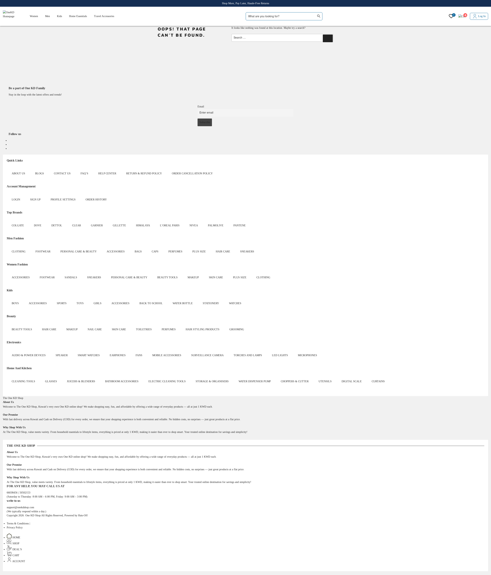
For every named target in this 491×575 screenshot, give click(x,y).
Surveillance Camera (207, 355)
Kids (59, 16)
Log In (482, 16)
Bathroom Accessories (121, 381)
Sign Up (35, 199)
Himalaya (143, 225)
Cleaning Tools (23, 381)
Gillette (119, 225)
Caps (155, 251)
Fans (139, 355)
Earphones (118, 355)
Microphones (307, 355)
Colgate (18, 225)
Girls (97, 303)
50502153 (25, 492)
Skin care (216, 277)
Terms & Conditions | (18, 523)
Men (47, 16)
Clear (76, 225)
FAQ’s (84, 173)
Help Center (107, 173)
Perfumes (175, 251)
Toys (80, 303)
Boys (15, 303)
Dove (37, 225)
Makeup (193, 277)
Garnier (97, 225)
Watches (235, 303)
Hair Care (223, 251)
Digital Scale (352, 381)
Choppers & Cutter (295, 381)
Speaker (62, 355)
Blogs (39, 173)
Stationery (211, 303)
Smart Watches (89, 355)
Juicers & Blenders (81, 381)
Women (34, 16)
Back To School (151, 303)
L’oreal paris (170, 225)
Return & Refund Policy (144, 173)
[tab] (13, 398)
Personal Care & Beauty (78, 251)
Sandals (71, 277)
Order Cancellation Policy (192, 173)
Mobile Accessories (166, 355)
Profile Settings (63, 199)
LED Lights (280, 355)
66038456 (12, 492)
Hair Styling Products (202, 329)
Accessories (116, 251)
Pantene (239, 225)
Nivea (193, 225)
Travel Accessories (104, 16)
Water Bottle (183, 303)
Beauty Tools (167, 277)
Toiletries (144, 329)
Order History (96, 199)
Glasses (51, 381)
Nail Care (95, 329)
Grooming (236, 329)
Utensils (325, 381)
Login (16, 199)
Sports (62, 303)
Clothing (19, 251)
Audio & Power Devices (29, 355)
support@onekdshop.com (20, 507)
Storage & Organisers (212, 381)
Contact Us (62, 173)
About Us (18, 173)
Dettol (56, 225)
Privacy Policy (15, 527)
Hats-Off (83, 515)
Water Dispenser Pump (255, 381)
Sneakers (247, 251)
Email (201, 106)
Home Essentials (78, 16)
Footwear (42, 251)
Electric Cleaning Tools (167, 381)
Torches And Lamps (248, 355)
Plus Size (199, 251)
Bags (138, 251)
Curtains (378, 381)
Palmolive (215, 225)
